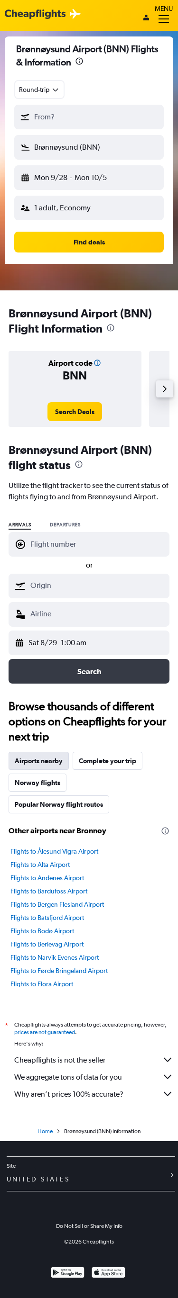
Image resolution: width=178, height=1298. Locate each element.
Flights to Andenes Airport (47, 878)
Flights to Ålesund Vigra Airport (54, 851)
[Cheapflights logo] (35, 14)
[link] (74, 411)
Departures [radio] (65, 525)
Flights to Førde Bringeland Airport (59, 970)
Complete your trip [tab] (107, 761)
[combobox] (39, 89)
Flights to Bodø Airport (42, 931)
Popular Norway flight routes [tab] (59, 804)
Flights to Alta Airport (40, 864)
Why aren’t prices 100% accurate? (68, 1094)
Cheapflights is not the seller (59, 1059)
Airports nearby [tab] (39, 761)
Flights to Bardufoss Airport (48, 891)
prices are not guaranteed (44, 1032)
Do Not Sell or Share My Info (89, 1226)
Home (45, 1131)
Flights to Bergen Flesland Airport (57, 904)
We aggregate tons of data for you (68, 1077)
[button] (79, 62)
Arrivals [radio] (20, 525)
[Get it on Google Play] (67, 1273)
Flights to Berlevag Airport (47, 944)
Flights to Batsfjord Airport (47, 917)
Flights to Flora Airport (41, 984)
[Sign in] (146, 18)
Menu (164, 8)
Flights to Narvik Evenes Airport (54, 957)
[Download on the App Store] (108, 1273)
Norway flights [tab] (37, 782)
